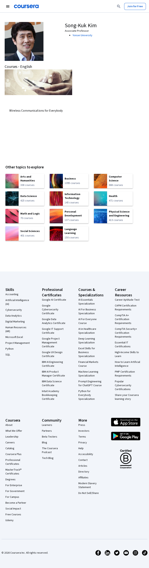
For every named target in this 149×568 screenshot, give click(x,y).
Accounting (11, 294)
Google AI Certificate (54, 300)
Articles (82, 466)
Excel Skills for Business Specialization (86, 352)
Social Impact (13, 509)
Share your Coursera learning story (127, 397)
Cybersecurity (13, 310)
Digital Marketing (15, 322)
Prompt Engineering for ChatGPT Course (90, 383)
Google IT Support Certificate (52, 331)
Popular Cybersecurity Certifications (123, 385)
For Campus (12, 497)
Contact (82, 460)
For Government (14, 491)
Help (81, 448)
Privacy (82, 443)
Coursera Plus (13, 454)
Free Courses (13, 514)
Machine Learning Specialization (88, 374)
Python (9, 349)
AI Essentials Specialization (86, 302)
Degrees (10, 479)
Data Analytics (13, 316)
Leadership (11, 437)
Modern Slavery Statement (87, 485)
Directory (83, 472)
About (8, 425)
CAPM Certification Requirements (125, 308)
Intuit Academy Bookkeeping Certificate (50, 395)
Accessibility (85, 454)
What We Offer (13, 431)
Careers (10, 443)
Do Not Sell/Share (88, 493)
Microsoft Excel (14, 337)
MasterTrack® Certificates (13, 472)
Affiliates (83, 478)
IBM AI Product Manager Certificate (53, 374)
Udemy (9, 520)
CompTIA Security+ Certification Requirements (126, 333)
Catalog (9, 448)
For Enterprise (13, 485)
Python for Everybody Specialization (86, 395)
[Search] (118, 6)
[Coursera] (26, 6)
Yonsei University (82, 35)
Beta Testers (49, 437)
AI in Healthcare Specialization (87, 331)
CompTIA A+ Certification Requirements (123, 319)
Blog (44, 443)
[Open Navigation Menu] (7, 6)
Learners (47, 425)
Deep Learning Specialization (86, 341)
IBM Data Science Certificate (52, 383)
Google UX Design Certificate (52, 354)
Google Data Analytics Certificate (53, 321)
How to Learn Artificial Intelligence (127, 364)
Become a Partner (15, 503)
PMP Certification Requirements (125, 374)
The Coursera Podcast (50, 450)
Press (81, 425)
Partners (47, 431)
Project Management (17, 343)
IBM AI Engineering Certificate (52, 364)
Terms (82, 437)
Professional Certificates (12, 462)
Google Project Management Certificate (51, 342)
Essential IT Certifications (123, 344)
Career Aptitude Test (127, 300)
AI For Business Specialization (87, 311)
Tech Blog (48, 458)
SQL (7, 355)
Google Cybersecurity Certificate (50, 309)
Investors (83, 431)
